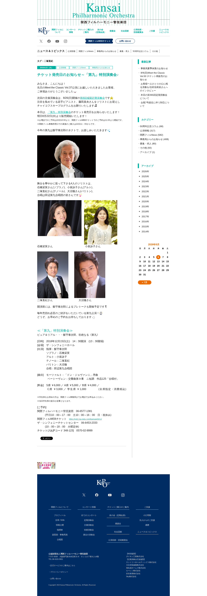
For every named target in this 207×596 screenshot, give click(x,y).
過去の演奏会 (89, 535)
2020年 (145, 201)
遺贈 (147, 525)
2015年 (145, 226)
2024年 (145, 181)
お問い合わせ (125, 41)
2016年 (145, 221)
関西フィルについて (57, 30)
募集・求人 (124, 51)
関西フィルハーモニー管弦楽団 (103, 11)
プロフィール (60, 515)
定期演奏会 (89, 520)
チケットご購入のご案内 (86, 30)
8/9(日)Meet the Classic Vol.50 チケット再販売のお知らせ (153, 76)
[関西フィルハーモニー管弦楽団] (103, 483)
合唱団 (60, 539)
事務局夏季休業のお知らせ (154, 68)
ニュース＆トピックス (164, 30)
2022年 (145, 191)
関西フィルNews (86, 51)
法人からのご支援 (147, 520)
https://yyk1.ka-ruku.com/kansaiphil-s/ (85, 419)
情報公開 (60, 525)
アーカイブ (145, 152)
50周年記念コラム (141, 51)
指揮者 (60, 530)
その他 (155, 51)
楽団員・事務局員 (60, 535)
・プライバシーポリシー (58, 572)
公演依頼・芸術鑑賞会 (138, 30)
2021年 (145, 196)
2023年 (145, 186)
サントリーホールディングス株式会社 (141, 562)
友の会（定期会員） (100, 30)
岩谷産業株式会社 (133, 573)
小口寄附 (147, 515)
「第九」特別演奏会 (59, 112)
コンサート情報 (71, 30)
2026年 (145, 171)
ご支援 (152, 31)
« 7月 (144, 282)
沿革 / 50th (60, 520)
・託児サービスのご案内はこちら (62, 565)
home (44, 30)
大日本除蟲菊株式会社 (135, 565)
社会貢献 (125, 31)
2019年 (145, 206)
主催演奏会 (89, 525)
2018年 (145, 211)
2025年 (145, 176)
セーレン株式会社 (133, 571)
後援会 (112, 31)
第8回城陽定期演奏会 (92, 98)
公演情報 (71, 51)
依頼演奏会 (89, 530)
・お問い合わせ (55, 579)
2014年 (145, 231)
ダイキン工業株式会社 (135, 556)
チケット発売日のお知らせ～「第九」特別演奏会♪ (78, 75)
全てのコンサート (89, 515)
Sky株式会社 (131, 576)
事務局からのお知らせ (106, 51)
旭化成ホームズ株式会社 (136, 568)
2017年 (145, 216)
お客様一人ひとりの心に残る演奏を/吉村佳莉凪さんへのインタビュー (154, 87)
